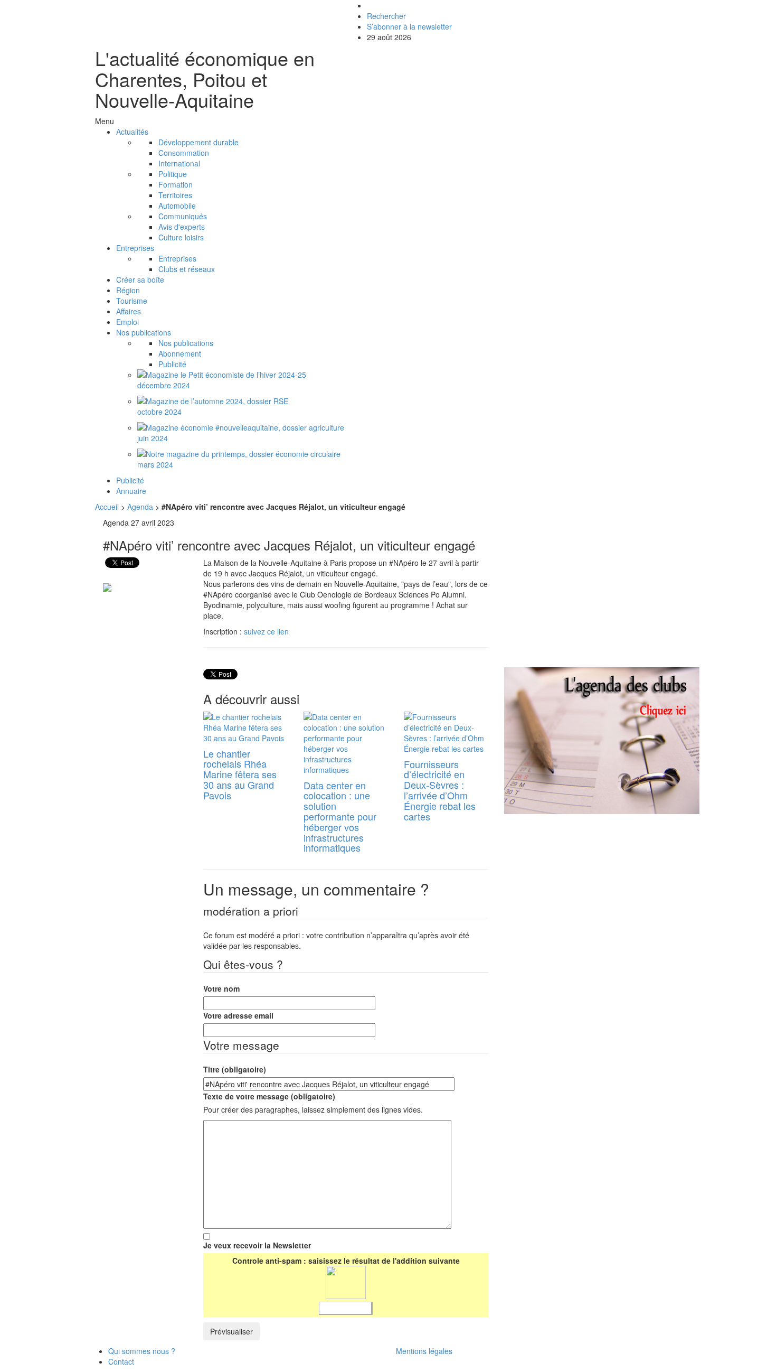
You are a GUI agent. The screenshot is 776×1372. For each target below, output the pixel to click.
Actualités (132, 131)
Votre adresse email (238, 1015)
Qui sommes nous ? (141, 1351)
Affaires (128, 311)
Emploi (127, 321)
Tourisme (131, 300)
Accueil (107, 506)
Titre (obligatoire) (234, 1069)
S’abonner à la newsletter (409, 26)
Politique (172, 174)
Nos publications (143, 332)
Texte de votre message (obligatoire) (269, 1096)
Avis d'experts (181, 226)
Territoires (175, 195)
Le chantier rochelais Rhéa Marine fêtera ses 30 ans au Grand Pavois (240, 774)
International (179, 163)
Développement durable (198, 142)
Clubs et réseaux (186, 269)
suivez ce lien (266, 631)
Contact (121, 1361)
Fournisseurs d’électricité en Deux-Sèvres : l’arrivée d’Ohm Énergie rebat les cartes (440, 790)
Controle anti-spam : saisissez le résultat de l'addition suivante (346, 1260)
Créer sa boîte (140, 279)
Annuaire (131, 491)
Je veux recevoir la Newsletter (257, 1245)
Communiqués (182, 216)
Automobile (177, 205)
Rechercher (386, 16)
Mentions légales (424, 1351)
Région (128, 290)
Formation (175, 184)
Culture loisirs (181, 237)
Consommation (183, 152)
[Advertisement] (593, 591)
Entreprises (135, 247)
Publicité (172, 364)
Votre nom (221, 988)
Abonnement (179, 353)
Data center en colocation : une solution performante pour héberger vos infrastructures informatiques (340, 816)
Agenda (140, 506)
